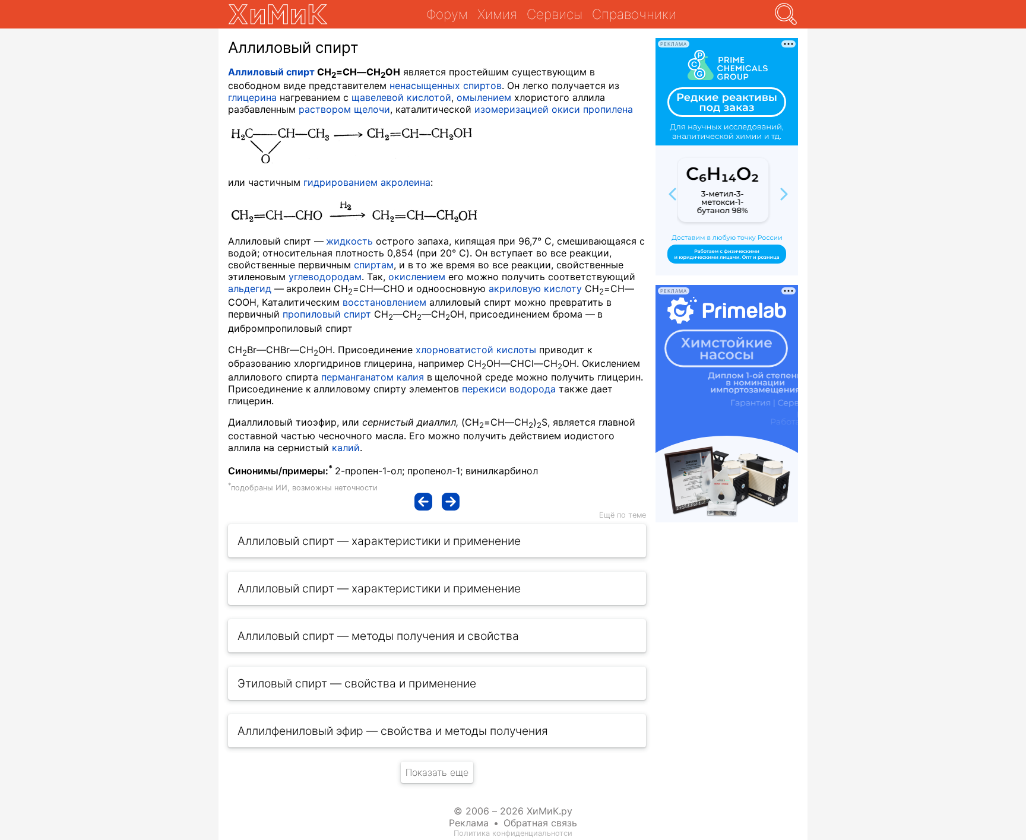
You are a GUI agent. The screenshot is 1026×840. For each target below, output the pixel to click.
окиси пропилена (592, 109)
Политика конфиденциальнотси (513, 833)
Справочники (634, 14)
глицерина (252, 97)
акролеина (405, 182)
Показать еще (437, 772)
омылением (484, 97)
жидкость (349, 241)
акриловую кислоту (535, 288)
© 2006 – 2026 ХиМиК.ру (513, 811)
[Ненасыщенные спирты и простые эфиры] (423, 502)
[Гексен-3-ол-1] (451, 502)
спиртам (374, 265)
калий (346, 448)
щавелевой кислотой (401, 97)
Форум (447, 14)
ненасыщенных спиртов (446, 85)
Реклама (469, 823)
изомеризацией (511, 109)
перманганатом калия (372, 377)
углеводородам (325, 277)
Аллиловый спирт (271, 72)
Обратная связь (540, 823)
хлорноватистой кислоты (476, 350)
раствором (325, 109)
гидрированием (340, 182)
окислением (416, 277)
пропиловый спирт (327, 314)
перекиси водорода (509, 389)
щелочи (372, 109)
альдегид (249, 288)
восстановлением (384, 302)
